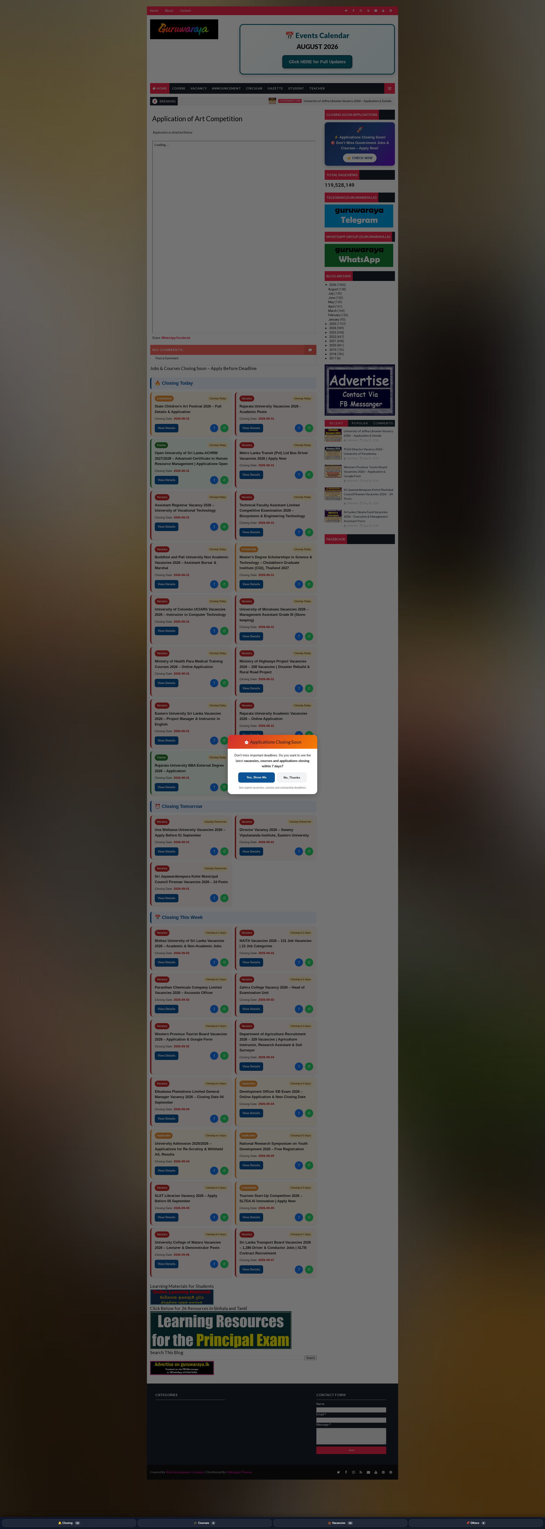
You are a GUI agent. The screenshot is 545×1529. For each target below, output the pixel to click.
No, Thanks (292, 777)
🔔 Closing (68, 1523)
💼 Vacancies (339, 1523)
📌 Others (475, 1523)
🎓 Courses (204, 1523)
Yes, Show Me (257, 777)
